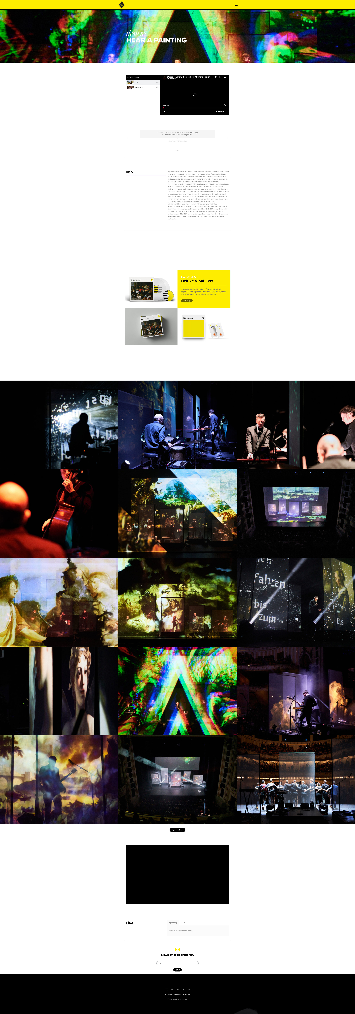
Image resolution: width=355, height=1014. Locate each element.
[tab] (143, 82)
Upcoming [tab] (173, 923)
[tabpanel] (194, 95)
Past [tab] (183, 923)
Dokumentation (139, 87)
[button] (128, 138)
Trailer (136, 82)
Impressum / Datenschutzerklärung (177, 994)
